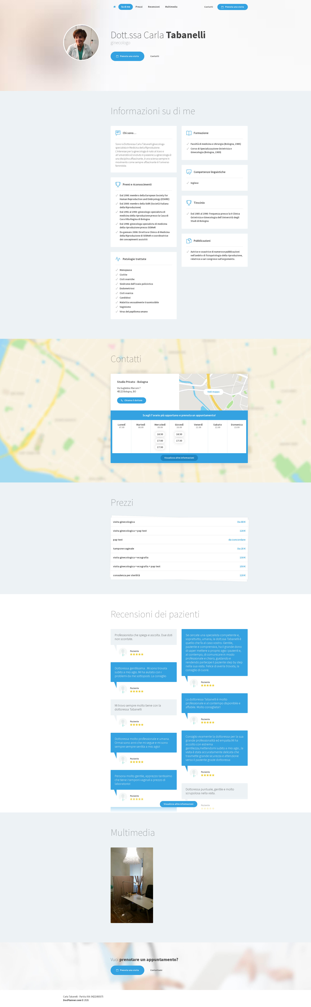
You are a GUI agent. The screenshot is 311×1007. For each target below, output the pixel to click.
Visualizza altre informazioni (179, 457)
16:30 (160, 434)
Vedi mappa (213, 391)
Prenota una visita (234, 6)
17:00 (160, 440)
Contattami (156, 970)
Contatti (208, 6)
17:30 (160, 447)
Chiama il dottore (133, 400)
